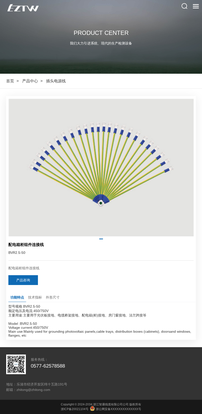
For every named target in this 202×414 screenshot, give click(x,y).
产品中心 (30, 81)
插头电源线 (56, 81)
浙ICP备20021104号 (74, 409)
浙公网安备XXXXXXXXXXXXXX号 (118, 409)
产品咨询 (23, 280)
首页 (10, 81)
